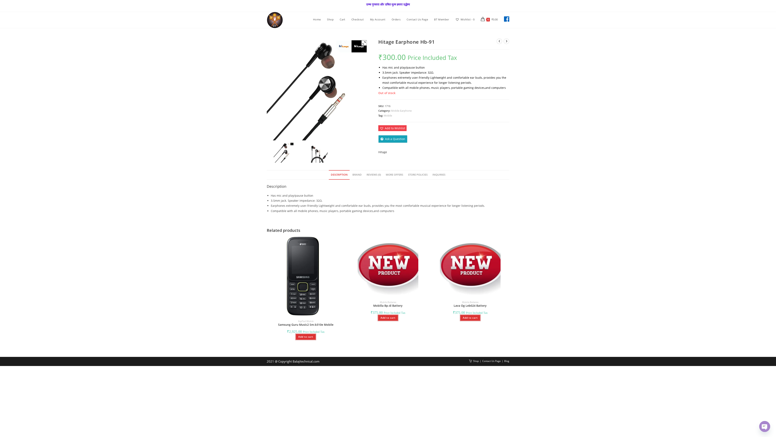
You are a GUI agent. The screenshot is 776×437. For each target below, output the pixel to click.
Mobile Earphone (401, 110)
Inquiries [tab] (438, 174)
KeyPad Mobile (305, 321)
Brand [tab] (357, 174)
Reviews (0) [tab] (374, 174)
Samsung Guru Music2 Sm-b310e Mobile (305, 325)
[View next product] (506, 41)
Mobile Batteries (388, 302)
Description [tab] (339, 174)
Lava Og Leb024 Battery (470, 306)
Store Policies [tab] (418, 174)
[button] (392, 128)
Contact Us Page (491, 361)
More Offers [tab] (394, 174)
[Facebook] (506, 19)
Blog (506, 361)
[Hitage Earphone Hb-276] (317, 152)
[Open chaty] (764, 426)
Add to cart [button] (305, 336)
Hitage (382, 152)
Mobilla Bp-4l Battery (388, 306)
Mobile (388, 115)
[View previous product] (499, 41)
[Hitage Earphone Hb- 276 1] (283, 152)
